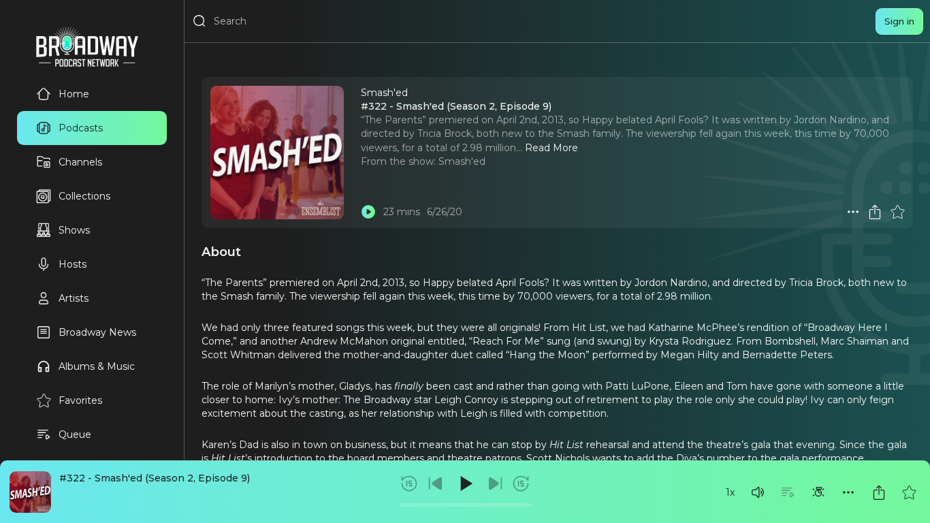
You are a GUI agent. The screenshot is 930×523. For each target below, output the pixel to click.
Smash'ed (461, 161)
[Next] (494, 483)
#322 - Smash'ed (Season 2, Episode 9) (154, 478)
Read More (551, 148)
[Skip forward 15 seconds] (520, 483)
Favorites (80, 400)
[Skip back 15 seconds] (409, 483)
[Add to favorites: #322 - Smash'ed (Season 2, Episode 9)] (908, 492)
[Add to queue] (787, 492)
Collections (84, 196)
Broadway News (97, 332)
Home (74, 94)
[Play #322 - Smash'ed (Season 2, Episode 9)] (368, 211)
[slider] (465, 504)
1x (730, 492)
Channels (80, 162)
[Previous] (435, 483)
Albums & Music (97, 366)
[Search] (199, 21)
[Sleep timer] (818, 492)
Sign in (899, 21)
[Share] (879, 492)
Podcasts (81, 128)
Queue (75, 434)
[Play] (465, 483)
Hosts (72, 264)
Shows (74, 230)
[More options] (848, 492)
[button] (757, 492)
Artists (74, 298)
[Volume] (757, 492)
